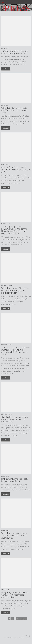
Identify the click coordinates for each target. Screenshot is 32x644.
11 (17, 619)
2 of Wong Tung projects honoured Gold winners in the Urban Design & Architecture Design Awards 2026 (14, 230)
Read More (5, 69)
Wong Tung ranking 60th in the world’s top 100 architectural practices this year (15, 290)
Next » (23, 619)
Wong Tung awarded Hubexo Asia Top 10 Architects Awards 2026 (14, 110)
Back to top (26, 636)
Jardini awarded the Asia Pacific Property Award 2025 (14, 479)
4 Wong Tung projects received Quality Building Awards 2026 (14, 52)
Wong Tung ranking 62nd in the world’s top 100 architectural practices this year (15, 594)
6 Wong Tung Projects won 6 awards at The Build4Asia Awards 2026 (15, 169)
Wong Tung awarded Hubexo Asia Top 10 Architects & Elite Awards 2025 (14, 535)
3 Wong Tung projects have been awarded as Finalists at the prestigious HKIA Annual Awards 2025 (15, 351)
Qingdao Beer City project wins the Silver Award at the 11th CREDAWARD (14, 419)
